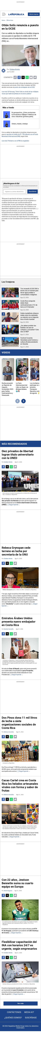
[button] (34, 14)
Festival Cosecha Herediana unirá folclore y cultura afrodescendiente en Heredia (29, 341)
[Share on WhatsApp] (27, 77)
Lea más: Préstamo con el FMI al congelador (15, 141)
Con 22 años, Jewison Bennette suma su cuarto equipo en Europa (17, 883)
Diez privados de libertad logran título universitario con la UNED (18, 455)
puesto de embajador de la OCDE (24, 87)
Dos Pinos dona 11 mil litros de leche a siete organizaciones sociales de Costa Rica (19, 723)
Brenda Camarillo (8, 629)
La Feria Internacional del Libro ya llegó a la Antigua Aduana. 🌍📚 (22, 387)
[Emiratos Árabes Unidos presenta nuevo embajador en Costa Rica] (20, 648)
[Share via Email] (31, 77)
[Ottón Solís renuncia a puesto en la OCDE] (20, 55)
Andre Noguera (8, 890)
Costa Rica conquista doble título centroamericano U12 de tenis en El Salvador (28, 304)
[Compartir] (35, 77)
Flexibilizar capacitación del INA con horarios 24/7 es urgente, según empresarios (19, 945)
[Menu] (3, 14)
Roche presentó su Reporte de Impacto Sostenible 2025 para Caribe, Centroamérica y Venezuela (7, 389)
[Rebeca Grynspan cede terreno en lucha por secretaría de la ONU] (20, 577)
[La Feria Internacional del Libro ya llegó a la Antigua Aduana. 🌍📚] (22, 369)
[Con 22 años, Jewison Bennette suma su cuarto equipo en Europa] (20, 909)
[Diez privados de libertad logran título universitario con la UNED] (20, 481)
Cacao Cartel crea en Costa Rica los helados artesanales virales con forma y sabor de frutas (20, 785)
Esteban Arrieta (15, 69)
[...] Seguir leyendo (13, 504)
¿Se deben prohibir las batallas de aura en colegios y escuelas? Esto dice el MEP (29, 329)
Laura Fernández (27, 670)
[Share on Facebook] (19, 77)
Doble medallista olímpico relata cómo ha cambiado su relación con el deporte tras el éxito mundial (29, 316)
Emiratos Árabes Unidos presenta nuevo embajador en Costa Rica (18, 622)
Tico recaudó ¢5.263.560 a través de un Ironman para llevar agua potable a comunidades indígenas (29, 292)
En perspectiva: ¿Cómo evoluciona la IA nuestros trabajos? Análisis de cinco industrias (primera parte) (24, 115)
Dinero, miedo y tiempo (20, 124)
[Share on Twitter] (23, 77)
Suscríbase (31, 1017)
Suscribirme (32, 191)
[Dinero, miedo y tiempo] (6, 124)
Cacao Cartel (34, 833)
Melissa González (9, 732)
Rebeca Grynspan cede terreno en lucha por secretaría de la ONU (16, 551)
